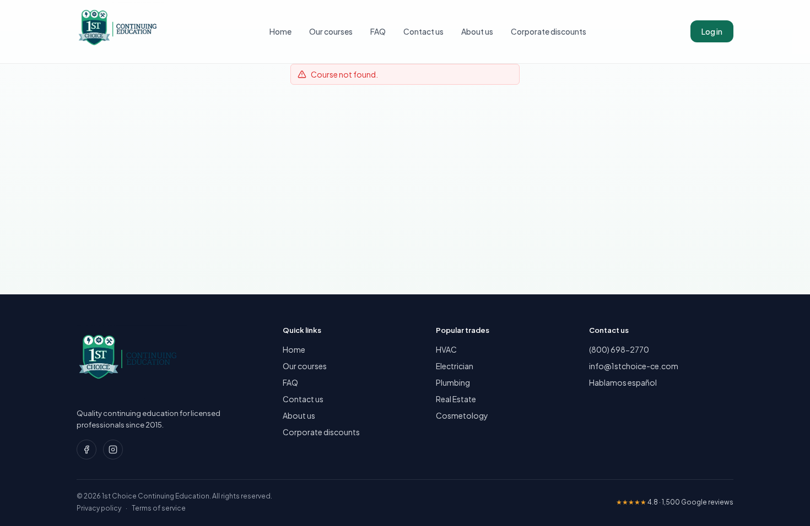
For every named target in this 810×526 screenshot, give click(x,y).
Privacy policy (99, 508)
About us (477, 31)
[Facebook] (86, 449)
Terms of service (159, 508)
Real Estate (456, 399)
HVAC (446, 349)
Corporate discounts (548, 31)
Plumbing (453, 382)
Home (280, 31)
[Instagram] (113, 449)
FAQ (378, 31)
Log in (711, 31)
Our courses (331, 31)
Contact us (423, 31)
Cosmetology (462, 415)
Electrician (454, 366)
